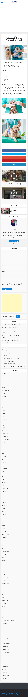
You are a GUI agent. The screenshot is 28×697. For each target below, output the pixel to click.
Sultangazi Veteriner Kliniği (14, 211)
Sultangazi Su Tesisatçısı (9, 361)
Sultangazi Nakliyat (5, 694)
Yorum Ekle (20, 42)
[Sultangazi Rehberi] (14, 1)
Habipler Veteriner (6, 147)
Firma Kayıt (3, 693)
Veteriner (14, 36)
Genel (11, 209)
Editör (16, 42)
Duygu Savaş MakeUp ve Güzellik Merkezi (11, 327)
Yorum (3, 252)
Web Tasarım (12, 694)
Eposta (4, 271)
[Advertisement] (14, 18)
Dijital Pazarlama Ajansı (20, 694)
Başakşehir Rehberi (15, 693)
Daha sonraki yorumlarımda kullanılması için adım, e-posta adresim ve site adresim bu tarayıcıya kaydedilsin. (13, 284)
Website (4, 277)
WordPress (24, 691)
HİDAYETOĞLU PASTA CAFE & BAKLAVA (13, 366)
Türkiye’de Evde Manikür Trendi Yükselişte (11, 324)
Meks (15, 691)
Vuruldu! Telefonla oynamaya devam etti (12, 353)
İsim (3, 265)
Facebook (8, 693)
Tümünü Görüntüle (14, 241)
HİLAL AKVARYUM (8, 358)
